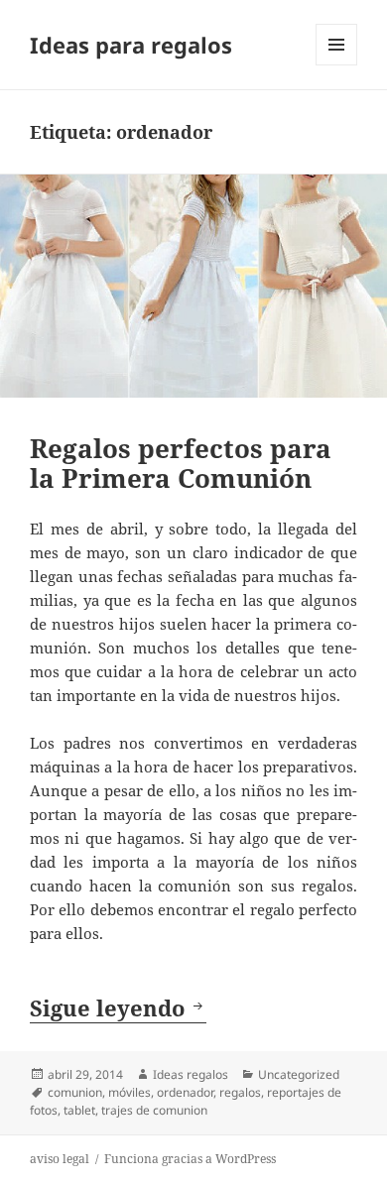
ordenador (185, 1092)
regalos (240, 1092)
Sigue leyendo (118, 1007)
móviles (129, 1092)
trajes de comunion (154, 1110)
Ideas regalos (190, 1074)
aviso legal (59, 1158)
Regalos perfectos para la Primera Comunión (180, 463)
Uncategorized (298, 1074)
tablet (79, 1110)
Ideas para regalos (131, 44)
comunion (75, 1092)
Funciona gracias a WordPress (190, 1158)
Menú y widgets (337, 64)
